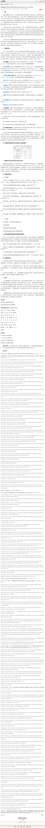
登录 (41, 1)
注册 (43, 1)
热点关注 (7, 4)
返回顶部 (22, 819)
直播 (21, 826)
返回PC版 (38, 1)
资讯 (24, 826)
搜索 (30, 826)
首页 (2, 4)
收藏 (27, 826)
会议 (18, 826)
